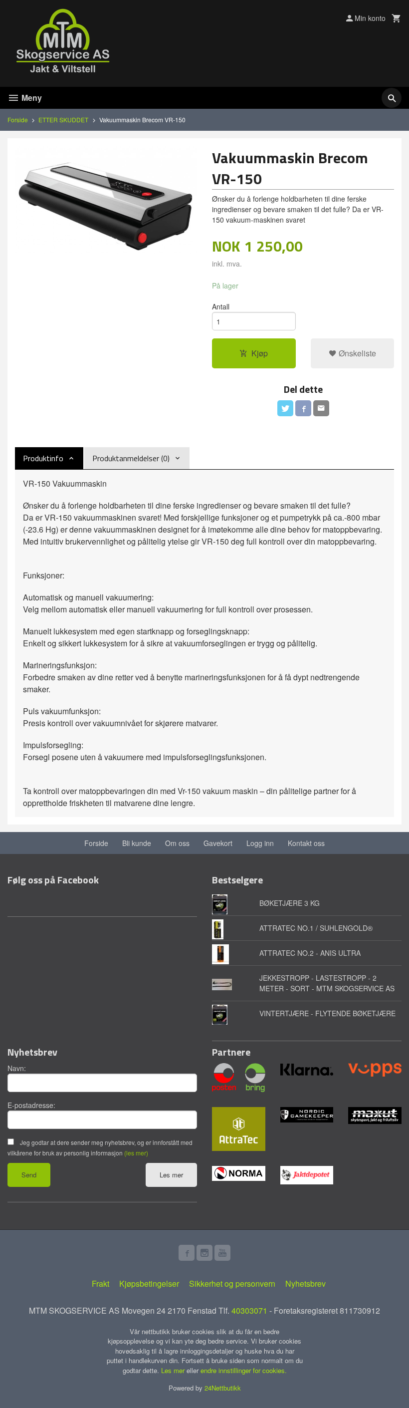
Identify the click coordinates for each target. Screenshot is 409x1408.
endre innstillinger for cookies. (244, 1370)
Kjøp (259, 353)
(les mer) (136, 1152)
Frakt (100, 1283)
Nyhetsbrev (305, 1283)
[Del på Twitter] (285, 408)
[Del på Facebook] (303, 408)
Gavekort (218, 843)
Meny (30, 97)
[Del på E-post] (321, 408)
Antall (220, 306)
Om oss (177, 843)
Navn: (16, 1068)
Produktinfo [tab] (43, 458)
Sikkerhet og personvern (232, 1283)
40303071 (249, 1310)
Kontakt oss (306, 843)
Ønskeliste (356, 353)
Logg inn (260, 843)
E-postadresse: (31, 1105)
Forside (17, 119)
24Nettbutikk (222, 1388)
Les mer (171, 1174)
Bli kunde (136, 843)
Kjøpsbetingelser (149, 1283)
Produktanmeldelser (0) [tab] (131, 458)
